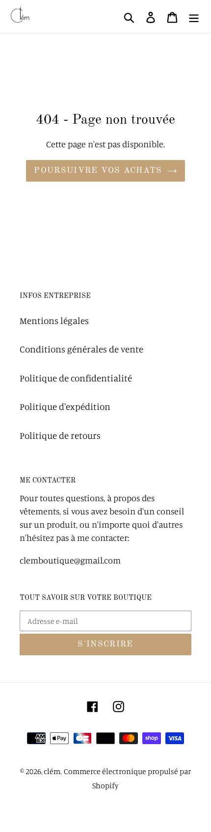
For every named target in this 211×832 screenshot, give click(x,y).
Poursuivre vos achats (98, 170)
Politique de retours (60, 435)
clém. (53, 771)
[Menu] (194, 17)
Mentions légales (54, 320)
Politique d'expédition (65, 406)
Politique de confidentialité (76, 377)
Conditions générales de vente (81, 348)
